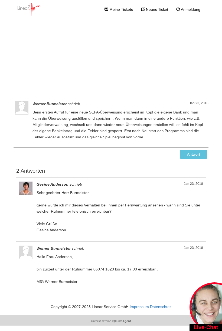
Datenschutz (160, 307)
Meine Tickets (120, 9)
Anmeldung (190, 9)
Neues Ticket (156, 9)
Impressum (139, 307)
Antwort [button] (193, 154)
